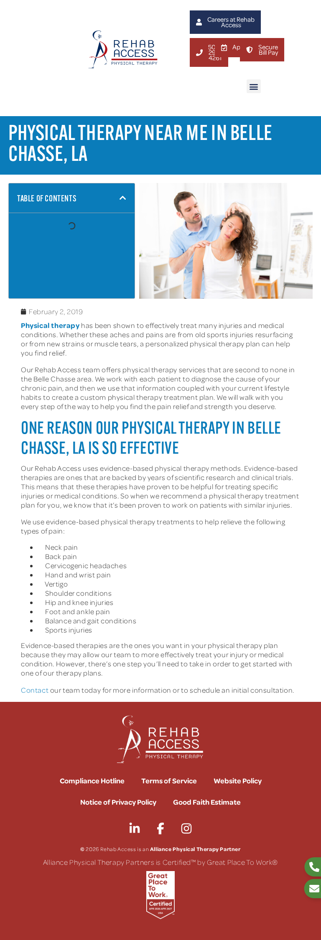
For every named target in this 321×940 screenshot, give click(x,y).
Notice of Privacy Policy (118, 801)
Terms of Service (169, 780)
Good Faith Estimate (207, 801)
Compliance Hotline (92, 780)
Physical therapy (50, 325)
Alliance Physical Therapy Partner (195, 848)
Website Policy (238, 780)
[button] (254, 86)
